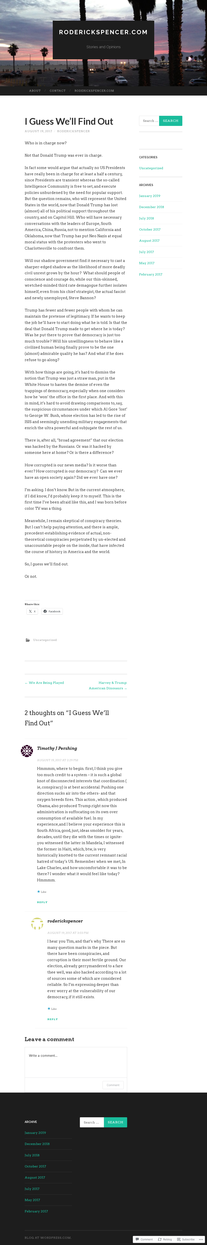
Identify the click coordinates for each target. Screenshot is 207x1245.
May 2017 (146, 263)
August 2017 (149, 241)
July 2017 (146, 252)
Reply (42, 902)
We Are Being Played (44, 683)
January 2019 (149, 196)
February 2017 (150, 274)
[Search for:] (103, 1122)
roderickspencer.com (94, 90)
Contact (58, 90)
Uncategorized (45, 639)
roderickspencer (73, 131)
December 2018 (151, 207)
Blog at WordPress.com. (48, 1237)
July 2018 (146, 218)
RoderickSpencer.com (103, 32)
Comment (113, 1085)
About (35, 90)
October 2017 (150, 229)
